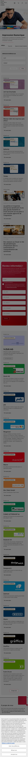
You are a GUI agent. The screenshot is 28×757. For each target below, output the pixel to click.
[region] (14, 736)
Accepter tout (14, 754)
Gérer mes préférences (14, 746)
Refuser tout (14, 750)
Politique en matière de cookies (8, 743)
